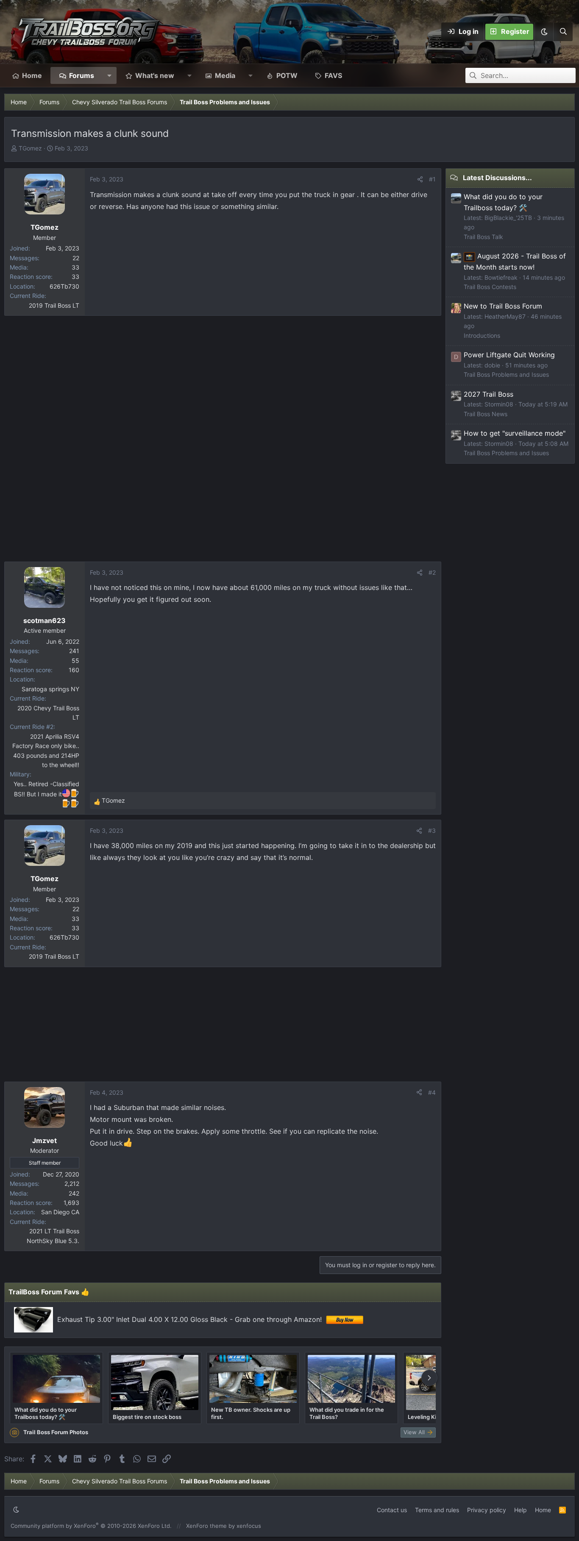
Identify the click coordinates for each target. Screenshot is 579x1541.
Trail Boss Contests (490, 286)
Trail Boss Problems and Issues (506, 374)
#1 (432, 179)
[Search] (563, 31)
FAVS (333, 75)
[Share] (420, 179)
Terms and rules (437, 1509)
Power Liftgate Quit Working (509, 354)
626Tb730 (64, 286)
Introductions (482, 335)
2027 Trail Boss (488, 394)
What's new (154, 75)
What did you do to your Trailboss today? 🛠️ (45, 1413)
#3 (432, 830)
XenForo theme (206, 1525)
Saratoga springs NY (50, 689)
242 (74, 1193)
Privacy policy (486, 1509)
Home (32, 75)
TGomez (30, 148)
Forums (81, 75)
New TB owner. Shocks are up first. (250, 1413)
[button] (543, 31)
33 (75, 267)
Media (225, 75)
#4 (432, 1092)
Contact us (392, 1509)
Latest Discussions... (497, 177)
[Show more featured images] (429, 1378)
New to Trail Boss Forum (503, 306)
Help (520, 1509)
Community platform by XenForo (91, 1525)
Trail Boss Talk (483, 236)
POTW (287, 75)
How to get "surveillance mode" (514, 433)
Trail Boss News (485, 413)
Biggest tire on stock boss (147, 1416)
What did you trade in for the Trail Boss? (346, 1413)
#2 (432, 572)
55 (75, 660)
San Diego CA (60, 1212)
